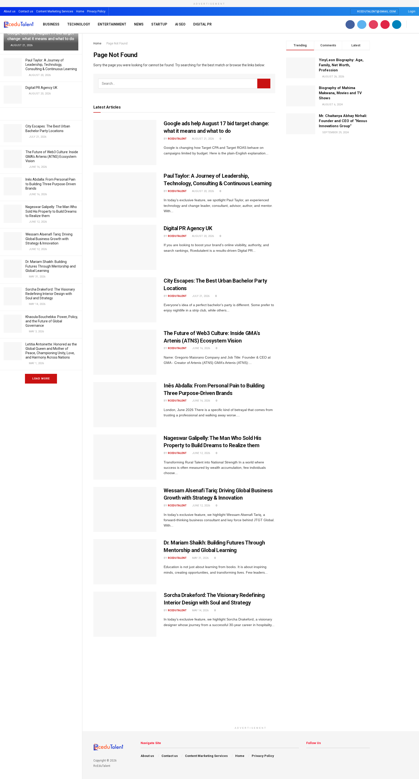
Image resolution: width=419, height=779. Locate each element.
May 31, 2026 (200, 558)
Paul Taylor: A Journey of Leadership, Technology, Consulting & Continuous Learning (51, 64)
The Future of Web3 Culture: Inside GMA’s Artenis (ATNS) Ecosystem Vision (51, 156)
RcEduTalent (177, 138)
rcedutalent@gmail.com (376, 11)
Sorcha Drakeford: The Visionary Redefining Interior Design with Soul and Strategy (50, 293)
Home (80, 11)
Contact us (25, 11)
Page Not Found (117, 43)
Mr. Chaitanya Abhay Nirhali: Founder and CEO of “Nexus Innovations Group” (343, 121)
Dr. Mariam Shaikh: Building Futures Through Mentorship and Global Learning (50, 266)
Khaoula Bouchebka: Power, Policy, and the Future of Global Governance (51, 321)
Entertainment (112, 24)
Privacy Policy (96, 11)
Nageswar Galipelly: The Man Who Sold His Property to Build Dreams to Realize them (51, 211)
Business (51, 24)
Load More (41, 378)
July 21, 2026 (200, 296)
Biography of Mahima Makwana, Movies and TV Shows (340, 93)
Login (411, 11)
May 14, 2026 (200, 610)
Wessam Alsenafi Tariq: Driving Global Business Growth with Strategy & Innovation (49, 238)
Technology (78, 24)
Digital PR (202, 24)
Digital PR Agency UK (41, 88)
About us (10, 11)
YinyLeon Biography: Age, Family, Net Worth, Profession (341, 65)
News (139, 24)
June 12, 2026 (200, 453)
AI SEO (180, 24)
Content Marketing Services (54, 11)
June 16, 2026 (200, 348)
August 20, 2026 (202, 191)
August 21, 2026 (202, 138)
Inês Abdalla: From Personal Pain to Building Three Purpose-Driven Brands (50, 183)
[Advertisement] (250, 690)
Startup (159, 24)
